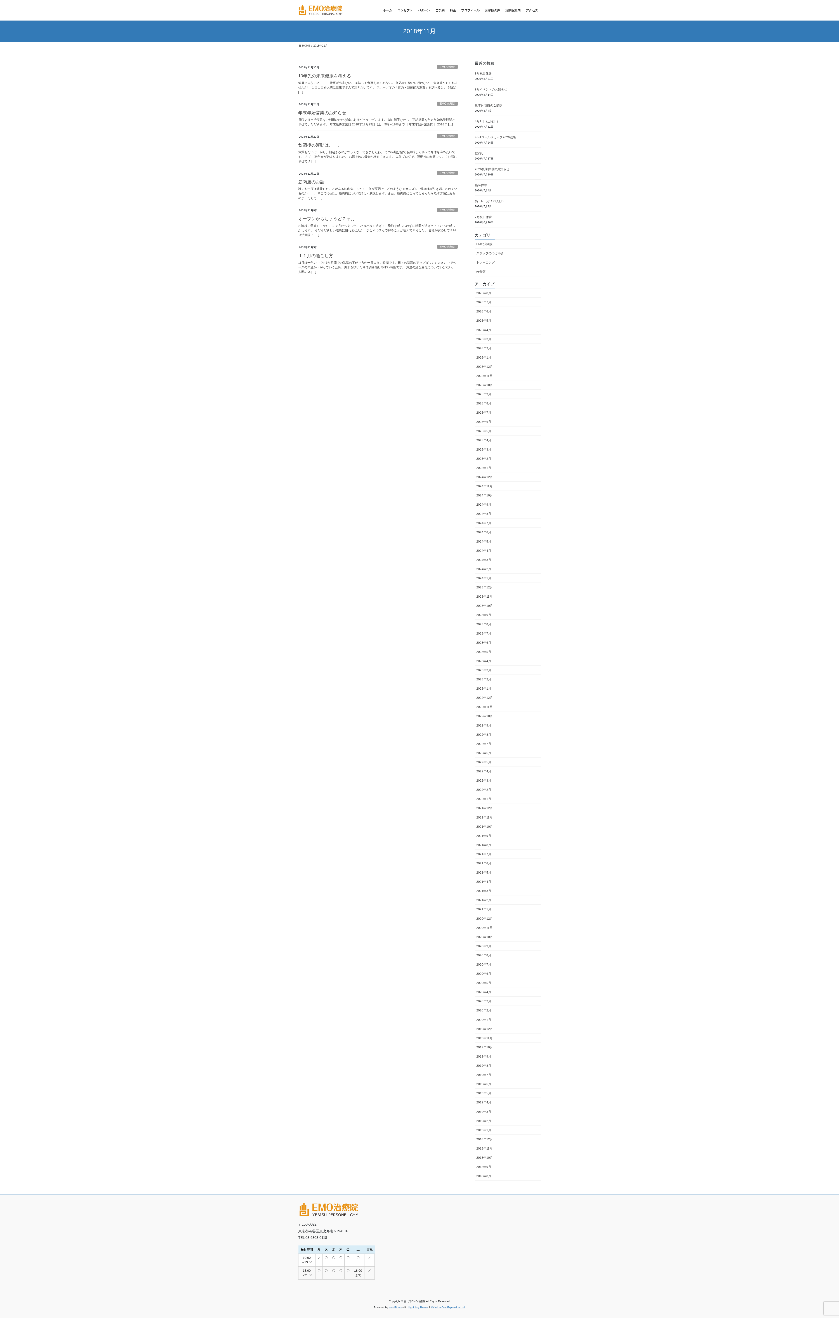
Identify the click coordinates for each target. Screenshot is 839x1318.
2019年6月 (483, 1084)
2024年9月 (483, 504)
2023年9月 (483, 615)
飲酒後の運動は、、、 (320, 145)
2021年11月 (484, 817)
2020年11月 (484, 928)
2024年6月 (483, 532)
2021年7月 (483, 854)
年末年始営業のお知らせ (322, 112)
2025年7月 (483, 412)
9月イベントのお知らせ (491, 89)
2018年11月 (484, 1148)
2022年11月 (484, 707)
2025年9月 (483, 394)
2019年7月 (483, 1075)
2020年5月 (483, 983)
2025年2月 (483, 458)
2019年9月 (483, 1056)
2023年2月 (483, 679)
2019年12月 (484, 1029)
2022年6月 (483, 753)
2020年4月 (483, 992)
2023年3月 (483, 670)
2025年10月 (484, 385)
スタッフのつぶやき (490, 253)
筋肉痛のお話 (311, 181)
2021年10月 (484, 826)
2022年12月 (484, 697)
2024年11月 (484, 486)
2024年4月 (483, 550)
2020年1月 (483, 1019)
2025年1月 (483, 468)
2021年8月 (483, 845)
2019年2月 (483, 1121)
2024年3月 (483, 560)
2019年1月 (483, 1130)
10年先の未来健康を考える (324, 75)
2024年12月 (484, 477)
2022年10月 (484, 716)
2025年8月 (483, 403)
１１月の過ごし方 (315, 255)
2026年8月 (483, 293)
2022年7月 (483, 744)
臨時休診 (481, 185)
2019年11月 (484, 1038)
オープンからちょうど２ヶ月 (326, 218)
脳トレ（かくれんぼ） (490, 201)
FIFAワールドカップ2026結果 (495, 137)
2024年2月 (483, 569)
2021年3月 (483, 891)
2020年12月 (484, 918)
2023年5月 (483, 652)
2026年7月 (483, 302)
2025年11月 (484, 376)
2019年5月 (483, 1093)
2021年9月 (483, 836)
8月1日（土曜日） (487, 121)
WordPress (395, 1307)
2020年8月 (483, 955)
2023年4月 (483, 661)
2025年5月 (483, 431)
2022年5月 (483, 762)
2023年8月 (483, 624)
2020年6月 (483, 973)
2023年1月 (483, 688)
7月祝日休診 (483, 217)
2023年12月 (484, 587)
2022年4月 (483, 771)
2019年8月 (483, 1065)
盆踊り (479, 153)
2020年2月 (483, 1010)
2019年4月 (483, 1102)
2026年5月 (483, 320)
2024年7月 (483, 523)
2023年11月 (484, 596)
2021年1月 (483, 909)
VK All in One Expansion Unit (448, 1307)
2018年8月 (483, 1176)
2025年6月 (483, 421)
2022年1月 (483, 799)
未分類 (480, 271)
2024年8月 (483, 513)
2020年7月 (483, 964)
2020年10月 (484, 937)
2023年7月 (483, 633)
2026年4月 (483, 330)
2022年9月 (483, 725)
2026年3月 (483, 339)
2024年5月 (483, 541)
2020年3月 (483, 1001)
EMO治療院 (447, 67)
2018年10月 (484, 1157)
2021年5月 (483, 872)
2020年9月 (483, 946)
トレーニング (485, 262)
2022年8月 (483, 734)
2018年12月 (484, 1139)
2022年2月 (483, 789)
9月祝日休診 (483, 73)
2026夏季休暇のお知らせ (492, 169)
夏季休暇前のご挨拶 (488, 105)
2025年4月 (483, 440)
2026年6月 (483, 311)
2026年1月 (483, 357)
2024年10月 (484, 495)
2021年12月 (484, 808)
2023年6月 (483, 642)
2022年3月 (483, 780)
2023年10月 (484, 605)
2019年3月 (483, 1111)
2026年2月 (483, 348)
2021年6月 (483, 863)
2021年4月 (483, 881)
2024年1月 (483, 578)
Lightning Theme (418, 1307)
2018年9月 (483, 1167)
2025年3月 (483, 449)
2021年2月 (483, 900)
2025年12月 (484, 366)
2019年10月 (484, 1047)
